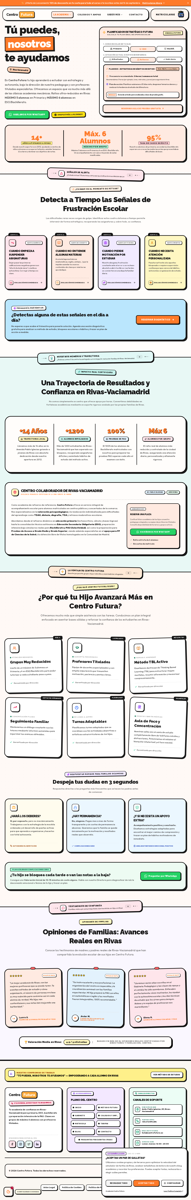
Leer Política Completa (172, 1191)
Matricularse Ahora (152, 3)
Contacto (136, 14)
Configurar (174, 1183)
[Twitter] (29, 1144)
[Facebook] (12, 1144)
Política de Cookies (71, 1187)
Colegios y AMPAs (89, 14)
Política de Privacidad (100, 1187)
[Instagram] (20, 1144)
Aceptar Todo (146, 1183)
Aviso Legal (49, 1187)
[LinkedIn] (37, 1144)
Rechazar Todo (119, 1183)
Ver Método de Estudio (166, 1075)
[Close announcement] (188, 3)
